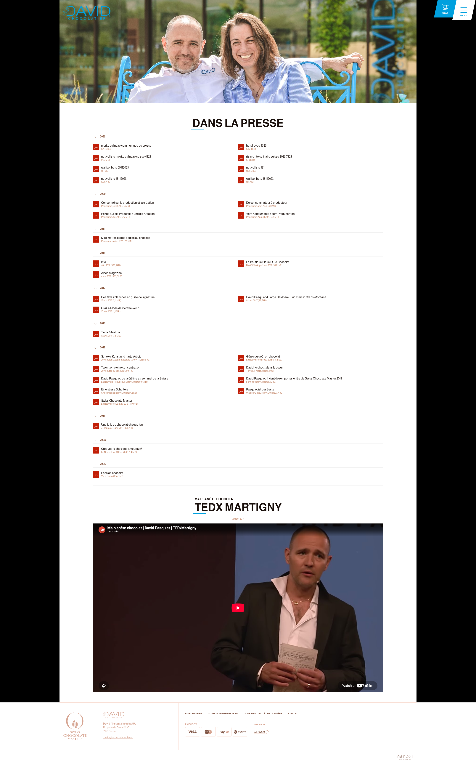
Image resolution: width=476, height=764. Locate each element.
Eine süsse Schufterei (119, 391)
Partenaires (193, 713)
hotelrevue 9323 (256, 147)
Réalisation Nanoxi (405, 757)
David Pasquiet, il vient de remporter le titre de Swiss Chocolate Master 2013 (294, 380)
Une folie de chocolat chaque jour (122, 426)
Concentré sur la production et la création (127, 204)
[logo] (86, 13)
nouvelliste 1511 (256, 169)
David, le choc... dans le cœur (264, 369)
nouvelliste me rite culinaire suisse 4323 (126, 158)
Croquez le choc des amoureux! (121, 450)
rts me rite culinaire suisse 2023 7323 (269, 158)
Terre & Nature (111, 334)
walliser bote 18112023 (260, 180)
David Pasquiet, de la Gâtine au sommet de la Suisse (134, 380)
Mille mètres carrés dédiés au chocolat (125, 239)
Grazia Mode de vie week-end (120, 310)
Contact (294, 713)
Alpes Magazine (111, 274)
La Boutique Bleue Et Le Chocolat (267, 263)
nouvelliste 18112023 (114, 180)
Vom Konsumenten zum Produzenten (270, 215)
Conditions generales (223, 713)
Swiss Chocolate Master (120, 402)
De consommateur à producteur (266, 204)
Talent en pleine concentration (120, 369)
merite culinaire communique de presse (126, 147)
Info (111, 263)
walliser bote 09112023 (115, 169)
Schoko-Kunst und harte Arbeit (125, 358)
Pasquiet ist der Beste (264, 391)
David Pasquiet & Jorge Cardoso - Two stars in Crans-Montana (286, 299)
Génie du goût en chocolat (264, 358)
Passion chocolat (112, 474)
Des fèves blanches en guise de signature (128, 299)
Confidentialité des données (263, 713)
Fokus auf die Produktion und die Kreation (128, 215)
